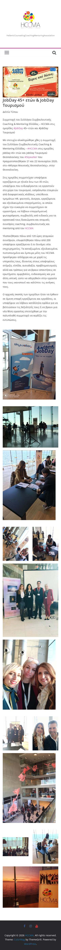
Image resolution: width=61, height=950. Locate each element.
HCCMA (29, 228)
